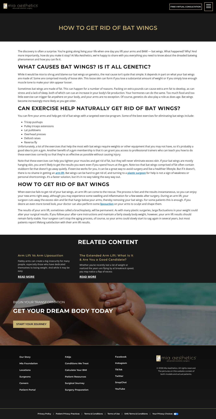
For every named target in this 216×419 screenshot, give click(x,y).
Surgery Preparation (77, 389)
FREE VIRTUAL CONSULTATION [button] (185, 7)
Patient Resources (75, 376)
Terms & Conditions (93, 414)
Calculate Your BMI (76, 370)
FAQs (68, 357)
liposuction (107, 204)
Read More (26, 277)
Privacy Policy (44, 414)
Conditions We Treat (77, 363)
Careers (23, 383)
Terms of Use (114, 414)
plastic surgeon (136, 173)
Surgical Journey (74, 383)
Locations (25, 370)
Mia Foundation (28, 363)
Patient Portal (27, 389)
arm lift (60, 173)
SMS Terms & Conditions (136, 414)
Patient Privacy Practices (68, 414)
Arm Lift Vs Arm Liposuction (40, 255)
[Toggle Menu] (208, 6)
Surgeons (25, 376)
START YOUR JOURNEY (31, 324)
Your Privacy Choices (162, 414)
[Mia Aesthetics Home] (20, 7)
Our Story (25, 357)
